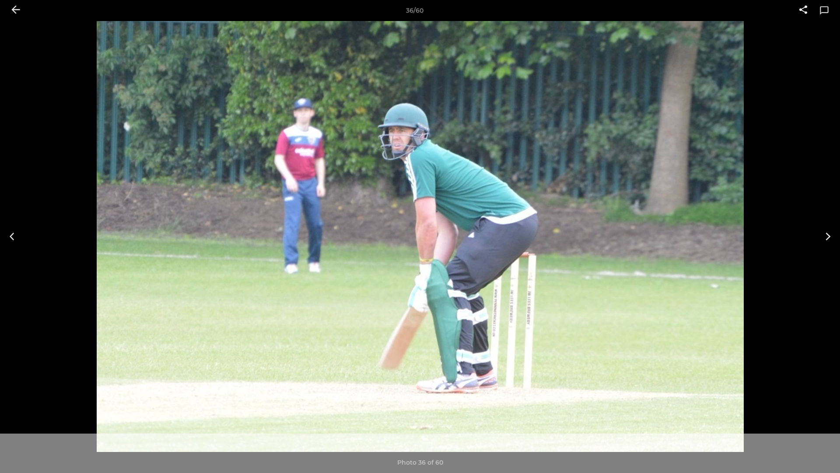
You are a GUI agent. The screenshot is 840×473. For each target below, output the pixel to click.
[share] (803, 10)
